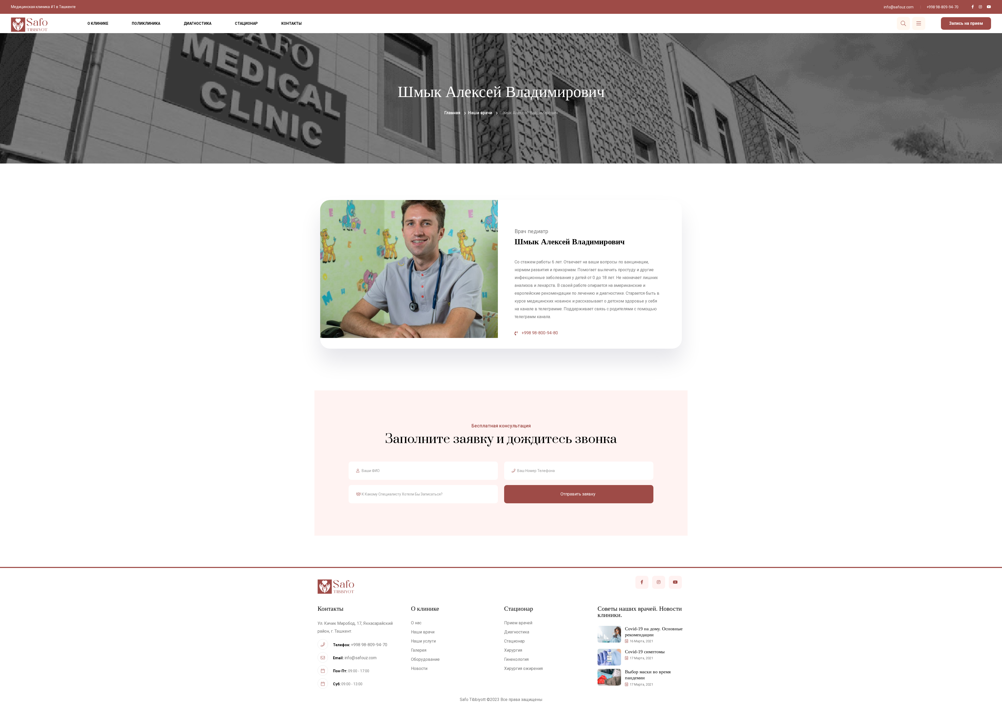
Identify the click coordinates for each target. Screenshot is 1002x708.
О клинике (97, 23)
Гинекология (516, 659)
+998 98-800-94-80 (540, 332)
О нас (416, 622)
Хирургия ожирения (523, 668)
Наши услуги (423, 641)
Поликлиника (146, 23)
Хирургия (513, 650)
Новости (419, 668)
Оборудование (425, 659)
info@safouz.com (899, 7)
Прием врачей (518, 622)
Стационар (246, 23)
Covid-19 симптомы (645, 651)
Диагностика (197, 23)
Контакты (291, 23)
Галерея (418, 650)
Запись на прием (966, 23)
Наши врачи (422, 632)
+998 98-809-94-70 (942, 7)
